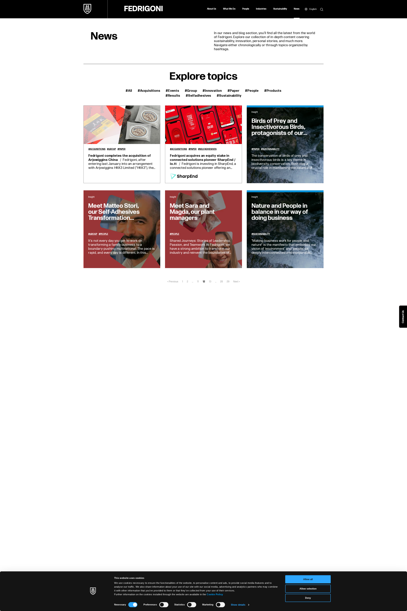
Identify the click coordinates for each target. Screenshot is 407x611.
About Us (211, 8)
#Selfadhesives (198, 96)
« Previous (172, 281)
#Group (191, 91)
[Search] (322, 10)
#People (252, 91)
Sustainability (280, 8)
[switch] (163, 604)
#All (129, 91)
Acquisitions (97, 149)
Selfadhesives (208, 149)
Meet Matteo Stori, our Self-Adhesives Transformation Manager (114, 215)
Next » (236, 281)
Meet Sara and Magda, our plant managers (192, 212)
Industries (261, 8)
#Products (272, 91)
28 (221, 281)
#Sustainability (229, 96)
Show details (238, 604)
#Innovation (212, 91)
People (245, 8)
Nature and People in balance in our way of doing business (280, 212)
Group (112, 149)
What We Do (229, 8)
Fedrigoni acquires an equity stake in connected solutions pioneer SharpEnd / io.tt (202, 160)
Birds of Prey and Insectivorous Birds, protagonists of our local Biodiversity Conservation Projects (278, 136)
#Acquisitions (149, 91)
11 (198, 281)
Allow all (308, 579)
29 (228, 281)
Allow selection (308, 588)
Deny (308, 598)
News (297, 8)
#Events (172, 91)
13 (210, 281)
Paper (122, 149)
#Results (173, 96)
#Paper (234, 91)
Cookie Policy (215, 594)
